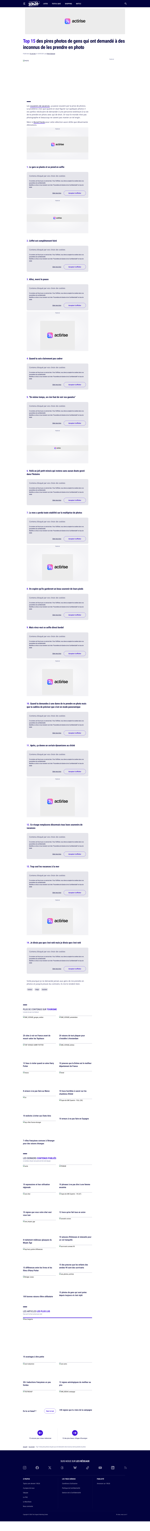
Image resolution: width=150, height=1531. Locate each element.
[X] (49, 1467)
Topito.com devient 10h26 (31, 1483)
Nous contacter (28, 1506)
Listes (45, 3)
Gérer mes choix (56, 193)
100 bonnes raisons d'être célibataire (38, 1296)
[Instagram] (24, 1467)
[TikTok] (87, 1467)
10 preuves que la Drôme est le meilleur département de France (75, 1065)
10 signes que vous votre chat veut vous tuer (37, 1213)
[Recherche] (125, 3)
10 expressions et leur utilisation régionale (36, 1186)
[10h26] (34, 4)
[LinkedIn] (112, 1467)
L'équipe (25, 1492)
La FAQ (25, 1497)
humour (30, 989)
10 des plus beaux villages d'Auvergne (74, 1438)
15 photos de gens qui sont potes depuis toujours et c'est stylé (73, 1294)
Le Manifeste (27, 1502)
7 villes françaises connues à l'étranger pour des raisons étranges (39, 1142)
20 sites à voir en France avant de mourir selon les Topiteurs (36, 1037)
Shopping (68, 3)
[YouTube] (100, 1467)
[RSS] (125, 1467)
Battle (78, 3)
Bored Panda (39, 122)
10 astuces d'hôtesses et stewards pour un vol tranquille (75, 1238)
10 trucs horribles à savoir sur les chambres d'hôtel (72, 1092)
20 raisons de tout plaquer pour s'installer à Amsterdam (72, 1037)
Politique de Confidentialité (71, 1488)
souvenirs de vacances (40, 106)
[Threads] (62, 1467)
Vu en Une (33, 54)
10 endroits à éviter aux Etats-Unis (37, 1115)
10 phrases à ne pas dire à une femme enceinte (74, 1186)
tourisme (44, 989)
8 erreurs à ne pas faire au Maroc (36, 1091)
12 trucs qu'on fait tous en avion (72, 1212)
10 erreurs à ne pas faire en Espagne (74, 1118)
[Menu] (24, 3)
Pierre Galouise (51, 54)
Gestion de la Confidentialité (71, 1492)
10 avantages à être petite (33, 1356)
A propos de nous (28, 1488)
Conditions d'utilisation (69, 1483)
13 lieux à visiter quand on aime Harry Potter (38, 1065)
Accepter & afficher (74, 193)
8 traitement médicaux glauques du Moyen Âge (37, 1241)
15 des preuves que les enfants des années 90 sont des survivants (73, 1266)
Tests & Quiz (56, 3)
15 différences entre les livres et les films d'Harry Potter (37, 1269)
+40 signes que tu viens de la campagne (75, 1409)
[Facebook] (37, 1467)
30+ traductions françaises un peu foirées (37, 1383)
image (37, 989)
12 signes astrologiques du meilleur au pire (75, 1383)
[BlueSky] (75, 1467)
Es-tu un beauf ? (29, 1410)
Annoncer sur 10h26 (103, 1483)
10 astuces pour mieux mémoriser (40, 1438)
